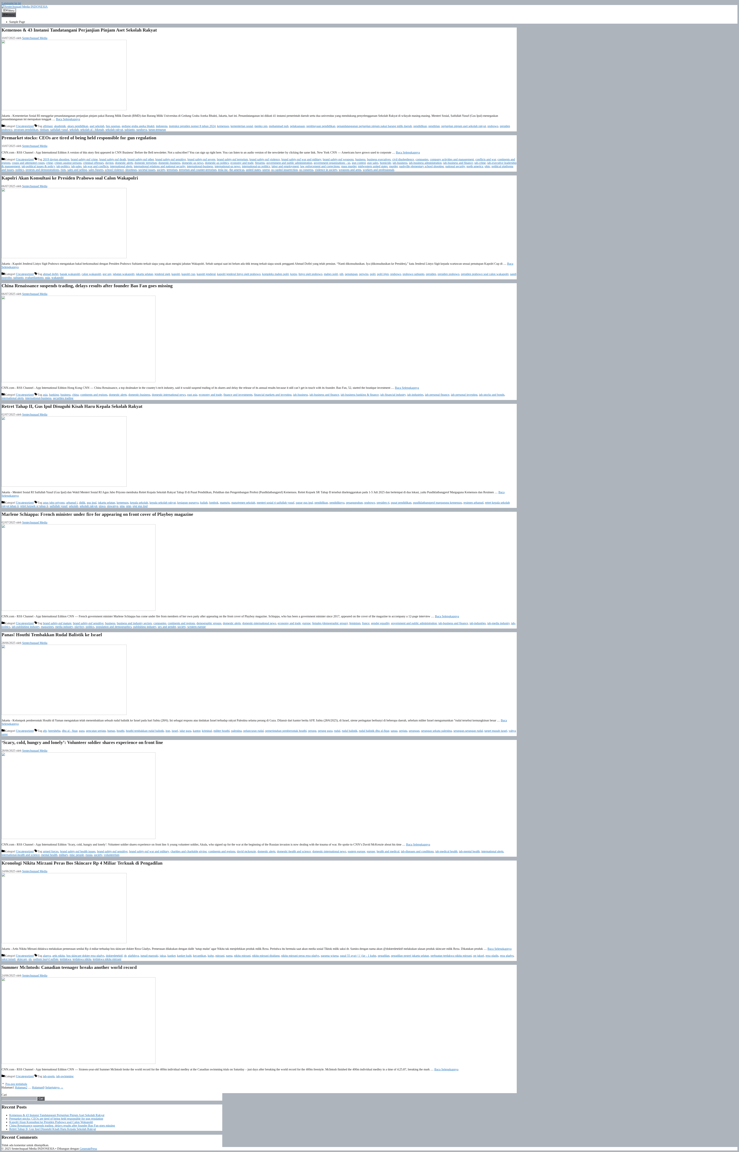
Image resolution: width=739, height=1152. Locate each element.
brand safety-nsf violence (264, 159)
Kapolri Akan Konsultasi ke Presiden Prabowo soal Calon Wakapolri (70, 177)
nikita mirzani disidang (266, 955)
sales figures (96, 169)
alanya (47, 955)
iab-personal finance (437, 394)
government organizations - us (332, 162)
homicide (385, 162)
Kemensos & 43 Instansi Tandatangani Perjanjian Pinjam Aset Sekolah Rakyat (79, 30)
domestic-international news (169, 394)
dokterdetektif (114, 955)
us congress (306, 169)
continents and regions (93, 394)
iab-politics (63, 166)
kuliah (204, 502)
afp (45, 730)
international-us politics (256, 166)
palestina (236, 730)
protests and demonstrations (42, 169)
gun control (359, 162)
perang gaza (325, 730)
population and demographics (114, 626)
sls (30, 959)
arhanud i (72, 502)
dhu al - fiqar (69, 730)
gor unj (107, 274)
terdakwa (65, 959)
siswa (102, 506)
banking (54, 394)
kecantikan (199, 955)
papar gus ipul (304, 502)
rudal (337, 730)
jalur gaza (185, 730)
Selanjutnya (54, 1087)
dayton (109, 162)
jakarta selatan (144, 274)
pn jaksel (478, 955)
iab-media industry (498, 623)
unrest (266, 169)
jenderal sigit (162, 274)
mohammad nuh (278, 126)
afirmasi (48, 126)
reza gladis (492, 955)
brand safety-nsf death (112, 159)
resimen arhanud (473, 502)
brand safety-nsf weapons (338, 159)
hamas (111, 730)
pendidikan (420, 126)
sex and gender (167, 626)
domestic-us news (192, 162)
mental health (49, 854)
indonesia (161, 126)
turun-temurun (157, 129)
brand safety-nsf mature (57, 623)
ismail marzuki (149, 955)
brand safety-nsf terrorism (232, 159)
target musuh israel (495, 730)
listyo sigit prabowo (310, 274)
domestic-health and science (294, 851)
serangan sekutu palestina (436, 730)
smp (128, 506)
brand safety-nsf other (141, 159)
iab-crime (480, 162)
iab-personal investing (464, 394)
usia (47, 277)
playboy (79, 626)
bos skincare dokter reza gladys (85, 955)
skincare (22, 959)
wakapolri (57, 277)
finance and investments (237, 394)
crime (49, 162)
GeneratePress (88, 1148)
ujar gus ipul (140, 506)
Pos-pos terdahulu (16, 1084)
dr (125, 955)
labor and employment (285, 166)
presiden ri (383, 502)
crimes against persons (68, 162)
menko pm (260, 126)
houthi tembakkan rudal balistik (145, 730)
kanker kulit (184, 955)
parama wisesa (330, 955)
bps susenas (113, 126)
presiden (431, 274)
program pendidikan (26, 129)
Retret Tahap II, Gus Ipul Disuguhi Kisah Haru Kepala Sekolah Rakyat (72, 406)
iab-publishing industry (25, 626)
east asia (192, 394)
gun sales (372, 162)
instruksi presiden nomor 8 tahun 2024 (192, 126)
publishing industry (144, 626)
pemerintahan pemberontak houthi (286, 730)
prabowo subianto (413, 274)
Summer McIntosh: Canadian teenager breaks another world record (69, 967)
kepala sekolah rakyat (163, 502)
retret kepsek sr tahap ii (34, 506)
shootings (131, 169)
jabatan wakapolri (123, 274)
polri (372, 274)
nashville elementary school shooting (421, 166)
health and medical (388, 851)
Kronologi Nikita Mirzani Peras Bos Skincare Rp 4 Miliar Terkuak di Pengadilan (82, 863)
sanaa (394, 730)
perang (312, 730)
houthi (120, 730)
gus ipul (91, 502)
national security (455, 166)
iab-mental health (469, 851)
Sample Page (17, 21)
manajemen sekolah (243, 502)
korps (293, 274)
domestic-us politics (217, 162)
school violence (114, 169)
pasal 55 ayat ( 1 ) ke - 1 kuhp (358, 955)
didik (82, 502)
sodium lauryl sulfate (45, 959)
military (63, 854)
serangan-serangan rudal (468, 730)
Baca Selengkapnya (68, 119)
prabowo (492, 126)
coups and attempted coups (28, 162)
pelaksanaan (297, 126)
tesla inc (223, 169)
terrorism (172, 169)
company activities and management (452, 159)
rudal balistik (349, 730)
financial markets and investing (273, 394)
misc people (76, 854)
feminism (354, 623)
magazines (47, 626)
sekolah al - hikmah (92, 129)
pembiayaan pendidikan (320, 126)
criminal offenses (93, 162)
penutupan (351, 274)
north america (474, 166)
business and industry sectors (134, 623)
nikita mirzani (242, 955)
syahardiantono (34, 277)
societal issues (146, 169)
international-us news (227, 166)
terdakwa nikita (82, 959)
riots (63, 169)
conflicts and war (485, 159)
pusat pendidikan (401, 502)
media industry (64, 626)
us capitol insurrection (284, 169)
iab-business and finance (458, 162)
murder (393, 166)
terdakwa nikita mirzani (107, 959)
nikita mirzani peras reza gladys (300, 955)
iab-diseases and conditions (417, 851)
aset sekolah (97, 126)
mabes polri (331, 274)
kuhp (211, 955)
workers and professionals (378, 169)
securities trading (63, 398)
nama (229, 955)
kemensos (223, 126)
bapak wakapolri (70, 274)
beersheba (54, 730)
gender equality (380, 623)
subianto (130, 129)
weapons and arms (350, 169)
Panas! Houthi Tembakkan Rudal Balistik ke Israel (52, 634)
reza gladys (507, 955)
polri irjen (383, 274)
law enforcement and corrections (320, 166)
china (75, 394)
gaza (81, 730)
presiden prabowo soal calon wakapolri (484, 274)
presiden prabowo (448, 274)
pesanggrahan (354, 502)
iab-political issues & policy (38, 166)
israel (175, 730)
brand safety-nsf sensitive (170, 159)
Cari (4, 1094)
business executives (379, 159)
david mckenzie (246, 851)
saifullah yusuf (59, 129)
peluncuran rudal (253, 730)
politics (19, 169)
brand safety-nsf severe (201, 159)
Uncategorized (25, 126)
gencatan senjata (96, 730)
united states (253, 169)
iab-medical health (446, 851)
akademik (60, 126)
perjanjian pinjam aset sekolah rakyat (463, 126)
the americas (236, 169)
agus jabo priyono (54, 502)
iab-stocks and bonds (491, 394)
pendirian (434, 126)
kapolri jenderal (206, 274)
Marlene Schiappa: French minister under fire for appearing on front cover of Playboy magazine (97, 514)
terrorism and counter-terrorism (198, 169)
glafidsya (133, 955)
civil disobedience (403, 159)
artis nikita (58, 955)
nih (341, 274)
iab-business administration (425, 162)
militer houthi (221, 730)
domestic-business (169, 162)
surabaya (141, 129)
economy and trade (241, 162)
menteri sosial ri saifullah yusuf (275, 502)
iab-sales (76, 166)
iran (168, 730)
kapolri (175, 274)
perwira (363, 274)
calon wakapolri (91, 274)
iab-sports (49, 1076)
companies (421, 159)
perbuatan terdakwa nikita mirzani (451, 955)
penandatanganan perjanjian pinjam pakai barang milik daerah (374, 126)
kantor (196, 730)
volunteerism (111, 854)
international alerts (121, 166)
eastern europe (356, 851)
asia (45, 394)
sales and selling (77, 169)
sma (122, 506)
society (161, 169)
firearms (260, 162)
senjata (403, 730)
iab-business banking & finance (360, 394)
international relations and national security (159, 166)
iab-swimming (65, 1076)
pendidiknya (336, 502)
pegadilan (384, 955)
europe (306, 623)
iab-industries (415, 394)
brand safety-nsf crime (84, 159)
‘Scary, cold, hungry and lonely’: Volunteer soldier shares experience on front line (82, 742)
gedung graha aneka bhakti (138, 126)
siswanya (112, 506)
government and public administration (289, 162)
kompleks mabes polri (275, 274)
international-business (200, 166)
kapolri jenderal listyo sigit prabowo (239, 274)
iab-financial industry (393, 394)
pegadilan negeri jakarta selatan (410, 955)
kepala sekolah (139, 502)
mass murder (348, 166)
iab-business (400, 162)
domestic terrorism (146, 162)
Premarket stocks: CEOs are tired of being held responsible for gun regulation (79, 137)
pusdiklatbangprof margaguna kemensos (437, 502)
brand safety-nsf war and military (301, 159)
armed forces (51, 851)
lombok (213, 502)
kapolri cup (188, 274)
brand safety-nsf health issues (77, 851)
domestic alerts (124, 162)
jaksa (163, 955)
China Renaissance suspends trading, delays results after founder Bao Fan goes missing (87, 285)
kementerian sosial (242, 126)
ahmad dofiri (50, 274)
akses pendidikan (77, 126)
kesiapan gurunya (188, 502)
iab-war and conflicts (96, 166)
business (360, 159)
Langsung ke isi (11, 3)
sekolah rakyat (114, 129)
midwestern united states (373, 166)
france (366, 623)
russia (88, 854)
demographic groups (208, 623)
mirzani (219, 955)
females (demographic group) (330, 623)
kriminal (207, 730)
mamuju (225, 502)
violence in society (326, 169)
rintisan (44, 129)
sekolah (74, 129)
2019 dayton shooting (56, 159)
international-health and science (21, 854)
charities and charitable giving (189, 851)
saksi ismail (8, 959)
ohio (487, 166)
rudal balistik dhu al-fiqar (374, 730)
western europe (196, 626)
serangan (414, 730)
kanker (171, 955)
